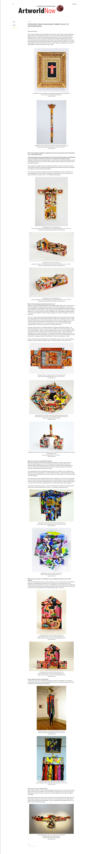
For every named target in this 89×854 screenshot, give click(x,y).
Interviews (15, 27)
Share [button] (13, 21)
